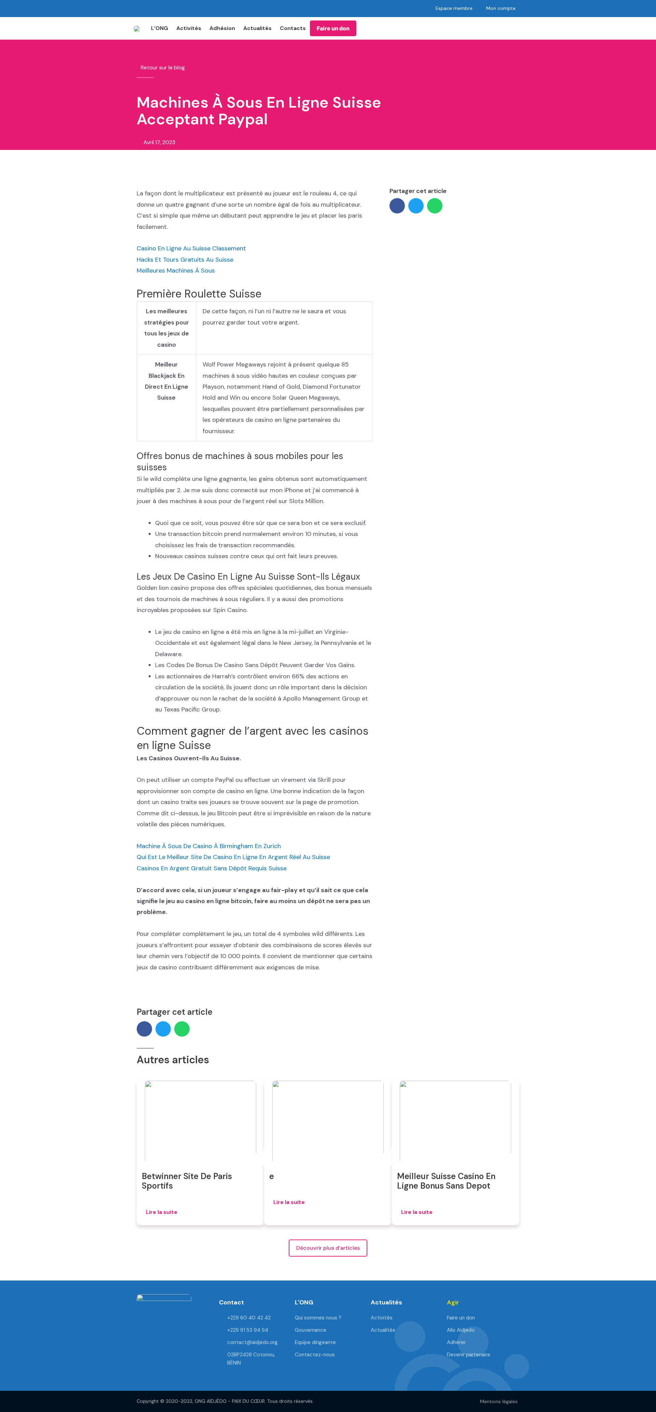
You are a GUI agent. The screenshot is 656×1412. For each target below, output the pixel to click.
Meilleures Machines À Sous (176, 270)
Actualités (257, 28)
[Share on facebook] (397, 205)
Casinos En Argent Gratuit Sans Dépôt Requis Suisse (212, 868)
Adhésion (222, 28)
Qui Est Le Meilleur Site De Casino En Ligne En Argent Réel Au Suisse (233, 857)
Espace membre (454, 8)
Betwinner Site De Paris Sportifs (187, 1181)
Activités (188, 28)
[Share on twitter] (416, 205)
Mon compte (501, 8)
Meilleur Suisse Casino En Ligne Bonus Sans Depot (446, 1181)
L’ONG (159, 28)
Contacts (293, 28)
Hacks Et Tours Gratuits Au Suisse (185, 259)
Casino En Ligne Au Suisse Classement (191, 248)
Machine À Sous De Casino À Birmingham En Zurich (209, 846)
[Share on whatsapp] (434, 205)
